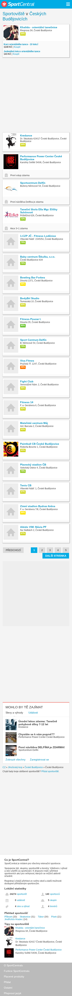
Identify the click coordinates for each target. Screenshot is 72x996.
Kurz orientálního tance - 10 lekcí (21, 44)
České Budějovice (34, 767)
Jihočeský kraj (15, 767)
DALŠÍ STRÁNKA (55, 555)
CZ (4, 767)
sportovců (55, 894)
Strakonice (25, 916)
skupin (53, 900)
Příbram (8, 916)
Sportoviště (14, 13)
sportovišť (22, 894)
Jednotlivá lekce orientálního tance (22, 51)
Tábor (41, 916)
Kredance (20, 938)
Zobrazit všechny (15, 759)
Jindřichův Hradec (13, 919)
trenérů (53, 906)
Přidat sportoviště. (50, 771)
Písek (54, 916)
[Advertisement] (36, 95)
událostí (21, 900)
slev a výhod (23, 906)
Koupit (17, 47)
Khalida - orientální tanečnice (30, 928)
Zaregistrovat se (39, 759)
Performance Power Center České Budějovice (39, 949)
